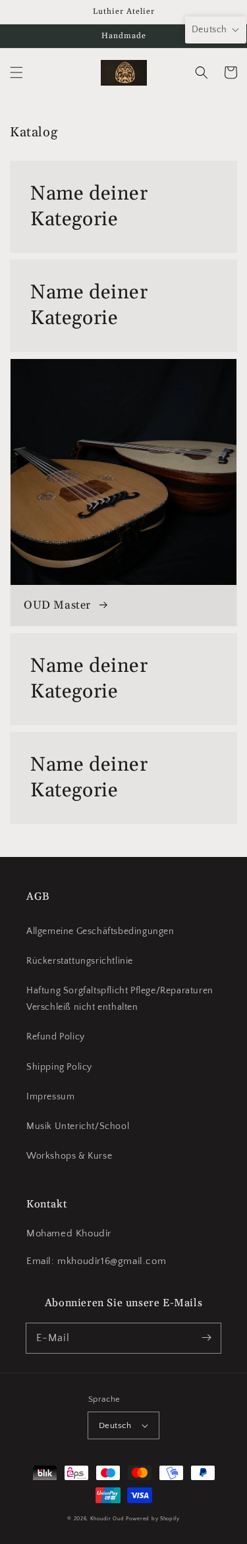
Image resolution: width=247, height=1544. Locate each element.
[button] (16, 72)
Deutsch (115, 1425)
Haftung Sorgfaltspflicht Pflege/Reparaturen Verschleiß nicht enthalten (119, 998)
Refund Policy (55, 1037)
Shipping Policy (59, 1067)
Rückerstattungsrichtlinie (79, 961)
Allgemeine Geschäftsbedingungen (100, 931)
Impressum (50, 1096)
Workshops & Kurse (69, 1156)
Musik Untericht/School (77, 1126)
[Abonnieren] (206, 1337)
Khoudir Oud (107, 1519)
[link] (123, 207)
